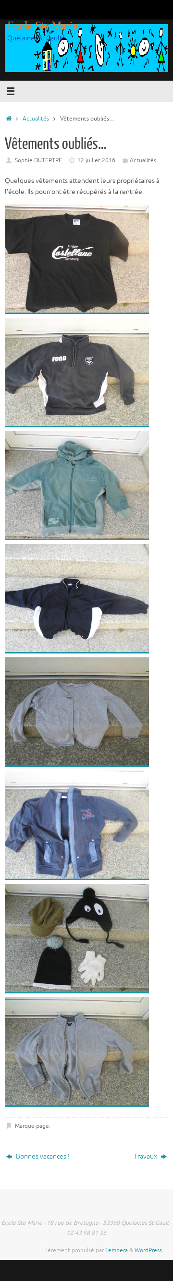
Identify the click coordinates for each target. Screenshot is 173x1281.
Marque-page (32, 1126)
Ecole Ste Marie (42, 25)
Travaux (146, 1156)
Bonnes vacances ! (42, 1156)
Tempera (116, 1250)
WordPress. (149, 1250)
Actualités (36, 118)
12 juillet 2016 (96, 160)
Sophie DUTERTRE (38, 160)
